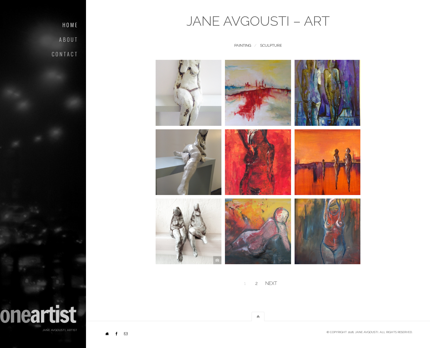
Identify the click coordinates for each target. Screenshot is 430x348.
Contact (65, 54)
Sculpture (271, 45)
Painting (242, 45)
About (68, 39)
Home (70, 25)
